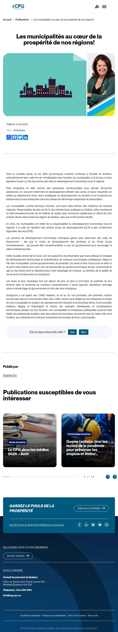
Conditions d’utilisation (30, 615)
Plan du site (93, 615)
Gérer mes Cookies (77, 615)
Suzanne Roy (10, 375)
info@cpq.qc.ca (12, 595)
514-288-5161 (17, 590)
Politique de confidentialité (54, 615)
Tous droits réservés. (64, 628)
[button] (108, 477)
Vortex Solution (91, 628)
